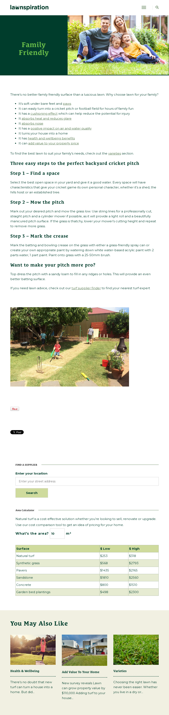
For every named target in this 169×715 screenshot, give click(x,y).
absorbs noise (32, 123)
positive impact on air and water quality (61, 128)
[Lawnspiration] (29, 7)
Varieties (120, 671)
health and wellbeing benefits (51, 138)
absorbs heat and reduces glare (47, 118)
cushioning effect (44, 113)
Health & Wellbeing (24, 671)
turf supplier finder (86, 288)
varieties (114, 153)
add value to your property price (53, 143)
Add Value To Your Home (80, 672)
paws (67, 104)
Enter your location (31, 473)
